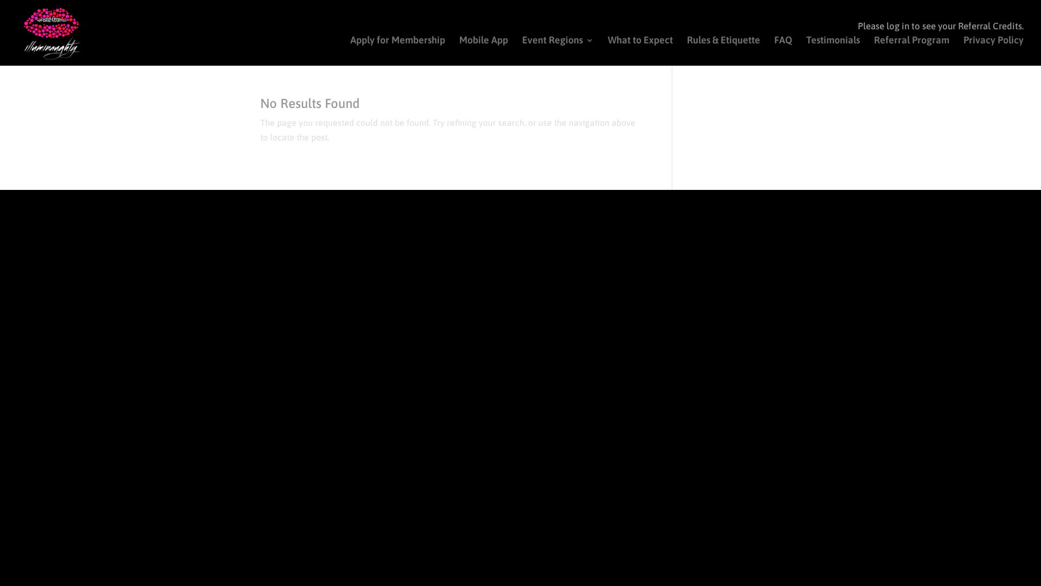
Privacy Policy (993, 41)
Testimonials (833, 41)
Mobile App (483, 41)
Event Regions (552, 41)
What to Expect (640, 41)
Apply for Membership (397, 41)
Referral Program (911, 41)
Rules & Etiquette (723, 41)
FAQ (783, 41)
